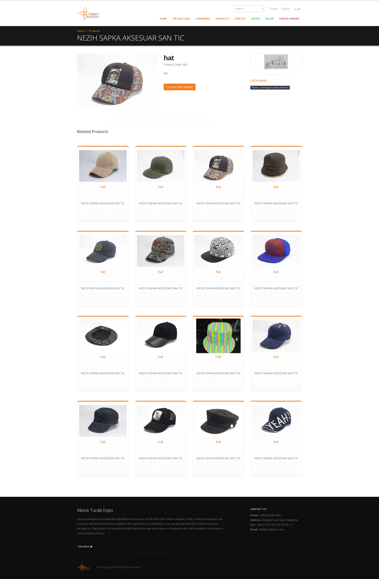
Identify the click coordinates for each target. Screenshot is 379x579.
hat (103, 186)
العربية (296, 8)
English (285, 8)
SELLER (269, 18)
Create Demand (289, 18)
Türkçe (274, 8)
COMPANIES (203, 18)
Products (94, 30)
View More (84, 546)
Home (80, 30)
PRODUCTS (222, 18)
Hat (218, 356)
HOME (163, 18)
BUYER (256, 18)
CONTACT (240, 18)
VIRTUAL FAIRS (181, 18)
